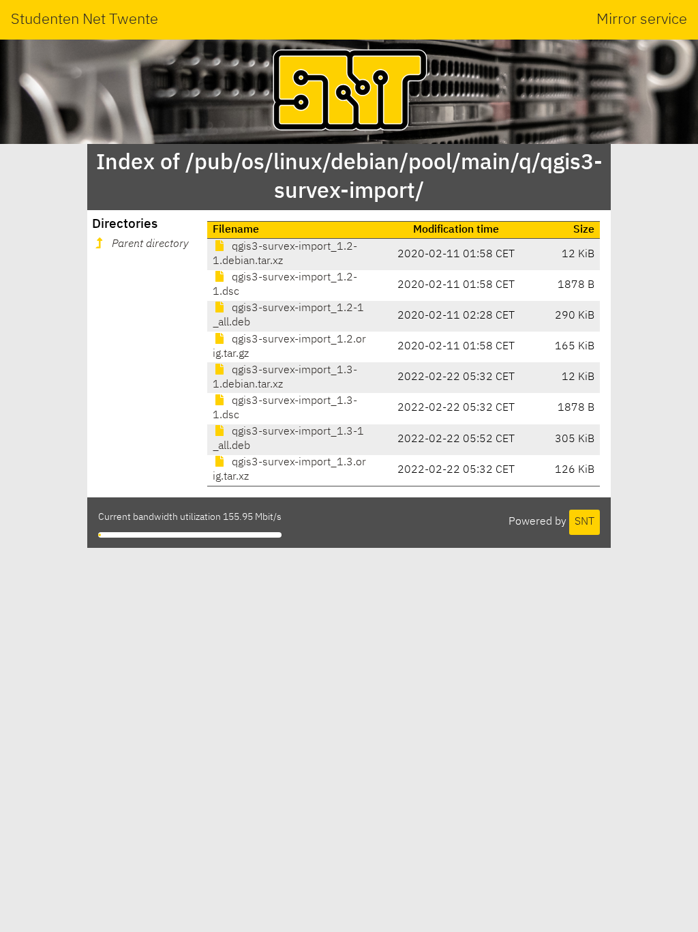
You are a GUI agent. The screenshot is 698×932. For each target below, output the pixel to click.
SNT (584, 521)
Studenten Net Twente (84, 19)
